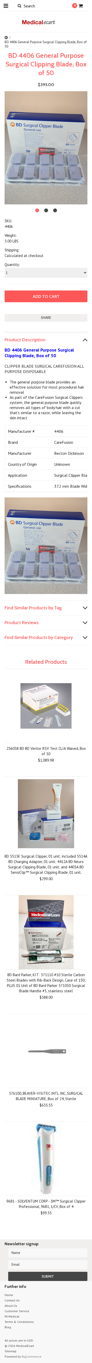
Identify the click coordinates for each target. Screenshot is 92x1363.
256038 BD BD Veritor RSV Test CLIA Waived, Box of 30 (46, 751)
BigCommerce (31, 1356)
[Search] (19, 5)
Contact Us (12, 1300)
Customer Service (17, 1311)
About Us (11, 1306)
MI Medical (12, 1316)
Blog (8, 1327)
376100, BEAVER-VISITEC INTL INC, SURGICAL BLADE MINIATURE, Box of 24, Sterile (46, 1096)
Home (9, 1295)
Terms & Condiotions (19, 1322)
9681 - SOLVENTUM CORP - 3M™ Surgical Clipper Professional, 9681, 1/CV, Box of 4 (46, 1204)
